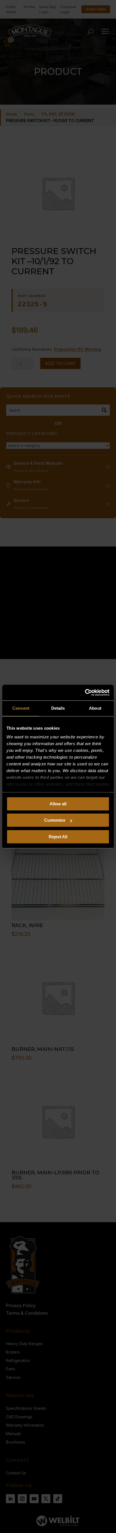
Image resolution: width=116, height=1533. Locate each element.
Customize (54, 820)
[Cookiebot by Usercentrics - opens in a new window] (85, 692)
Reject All (58, 836)
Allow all (58, 803)
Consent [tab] (20, 708)
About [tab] (95, 708)
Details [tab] (58, 708)
